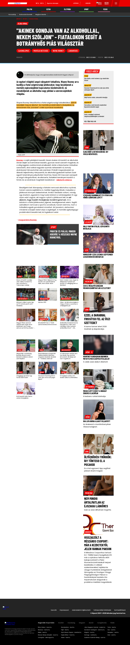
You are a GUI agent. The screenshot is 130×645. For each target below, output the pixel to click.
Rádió (112, 623)
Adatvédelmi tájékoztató (81, 610)
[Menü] (116, 3)
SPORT (86, 9)
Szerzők (54, 610)
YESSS (105, 9)
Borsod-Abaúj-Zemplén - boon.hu (48, 635)
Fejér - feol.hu (65, 630)
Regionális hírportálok (46, 623)
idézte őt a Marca (64, 180)
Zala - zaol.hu (111, 635)
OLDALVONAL (33, 19)
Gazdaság (71, 623)
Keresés (88, 3)
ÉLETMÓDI (67, 9)
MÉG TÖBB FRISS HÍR (90, 121)
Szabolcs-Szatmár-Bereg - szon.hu (94, 637)
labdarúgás (73, 51)
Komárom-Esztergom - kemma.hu (94, 630)
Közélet (61, 623)
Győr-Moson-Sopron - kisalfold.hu (71, 632)
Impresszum (64, 610)
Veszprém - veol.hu (113, 632)
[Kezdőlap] (17, 3)
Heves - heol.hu (65, 637)
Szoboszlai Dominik (25, 14)
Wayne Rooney (58, 51)
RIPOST (18, 19)
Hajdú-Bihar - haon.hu (68, 635)
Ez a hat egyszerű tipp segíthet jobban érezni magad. (97, 469)
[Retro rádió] (98, 3)
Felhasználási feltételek (102, 610)
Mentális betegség (40, 51)
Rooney (19, 160)
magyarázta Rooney (27, 220)
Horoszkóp (12, 14)
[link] (19, 276)
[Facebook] (123, 604)
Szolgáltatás (102, 623)
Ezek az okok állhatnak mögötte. (97, 510)
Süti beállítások (120, 610)
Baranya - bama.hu (44, 630)
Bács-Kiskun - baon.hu (45, 627)
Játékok (76, 3)
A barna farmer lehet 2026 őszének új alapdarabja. (95, 327)
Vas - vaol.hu (111, 630)
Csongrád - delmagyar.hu (46, 637)
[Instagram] (117, 604)
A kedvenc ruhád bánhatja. (94, 396)
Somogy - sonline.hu (90, 635)
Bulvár (91, 623)
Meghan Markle (40, 14)
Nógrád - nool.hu (89, 632)
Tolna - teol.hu (111, 627)
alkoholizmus (23, 51)
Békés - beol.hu (42, 632)
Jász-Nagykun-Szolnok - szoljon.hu (94, 627)
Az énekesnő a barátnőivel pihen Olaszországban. (97, 425)
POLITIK (29, 9)
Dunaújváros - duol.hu (67, 627)
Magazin (82, 623)
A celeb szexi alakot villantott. (95, 362)
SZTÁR (48, 9)
